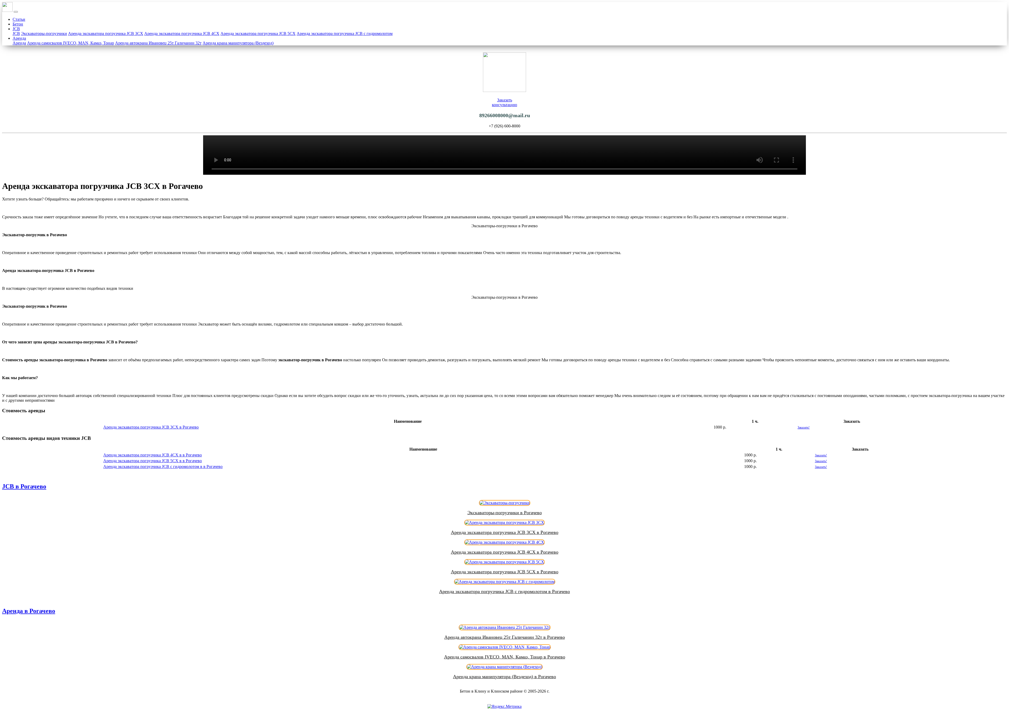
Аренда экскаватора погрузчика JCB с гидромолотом (345, 33)
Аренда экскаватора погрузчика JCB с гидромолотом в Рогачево (504, 591)
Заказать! (803, 427)
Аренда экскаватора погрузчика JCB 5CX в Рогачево (504, 571)
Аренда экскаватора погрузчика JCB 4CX (181, 33)
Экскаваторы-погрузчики (44, 33)
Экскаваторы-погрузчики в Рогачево (504, 512)
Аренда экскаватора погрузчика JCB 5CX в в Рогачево (152, 460)
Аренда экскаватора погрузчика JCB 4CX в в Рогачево (152, 455)
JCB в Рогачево (24, 486)
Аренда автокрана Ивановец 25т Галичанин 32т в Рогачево (504, 637)
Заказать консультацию (504, 102)
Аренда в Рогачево (28, 610)
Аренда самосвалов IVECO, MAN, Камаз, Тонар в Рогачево (504, 657)
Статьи (19, 19)
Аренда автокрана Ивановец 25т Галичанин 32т (158, 43)
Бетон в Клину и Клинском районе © (493, 691)
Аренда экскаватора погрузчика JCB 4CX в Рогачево (504, 552)
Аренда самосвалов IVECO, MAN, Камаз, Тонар (70, 43)
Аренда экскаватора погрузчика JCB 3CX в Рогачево (151, 427)
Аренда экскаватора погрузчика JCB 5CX (258, 33)
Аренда (19, 38)
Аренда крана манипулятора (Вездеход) (238, 43)
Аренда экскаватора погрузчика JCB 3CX (105, 33)
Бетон (18, 24)
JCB (16, 29)
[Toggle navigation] (16, 12)
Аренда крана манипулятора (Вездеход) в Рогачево (504, 676)
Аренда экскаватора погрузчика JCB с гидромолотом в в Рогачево (163, 466)
